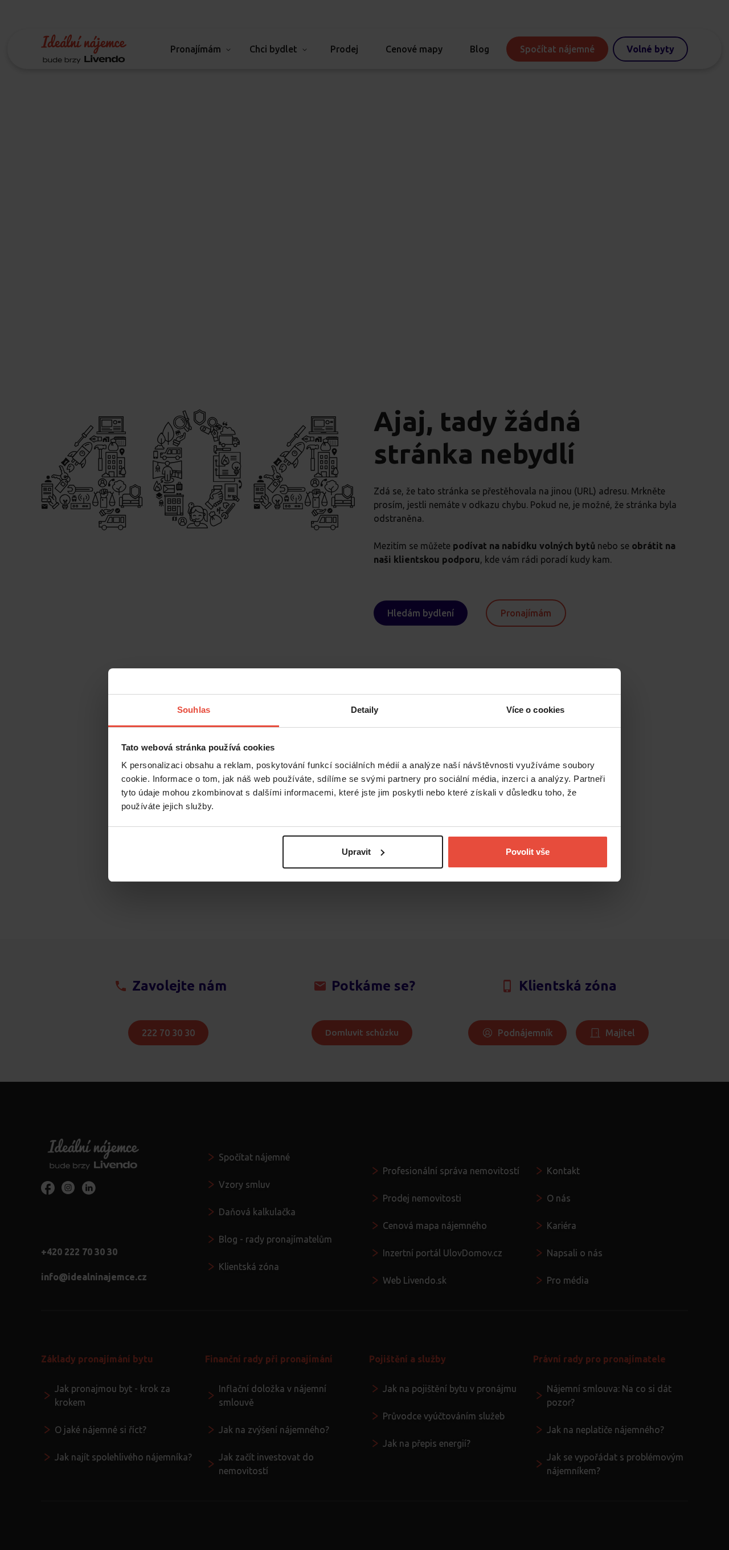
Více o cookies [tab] (535, 710)
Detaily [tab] (365, 710)
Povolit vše (528, 852)
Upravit (356, 852)
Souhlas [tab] (193, 710)
